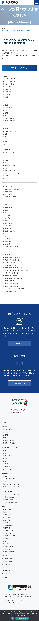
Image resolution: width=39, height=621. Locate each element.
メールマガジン (8, 86)
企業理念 (6, 110)
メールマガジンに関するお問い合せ (14, 288)
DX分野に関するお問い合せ (11, 273)
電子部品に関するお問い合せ (12, 260)
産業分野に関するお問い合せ (12, 265)
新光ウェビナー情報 (9, 81)
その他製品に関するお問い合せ (12, 262)
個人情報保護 (7, 92)
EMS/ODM (6, 144)
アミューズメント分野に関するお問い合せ (16, 270)
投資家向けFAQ (8, 241)
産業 (4, 136)
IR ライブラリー (8, 218)
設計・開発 (6, 149)
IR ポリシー (6, 236)
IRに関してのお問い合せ (10, 246)
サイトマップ (7, 94)
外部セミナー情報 (8, 84)
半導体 (5, 163)
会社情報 (6, 105)
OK (13, 618)
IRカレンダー (7, 239)
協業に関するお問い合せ (10, 286)
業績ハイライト (8, 213)
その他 (5, 178)
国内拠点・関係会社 (9, 118)
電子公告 (6, 233)
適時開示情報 (7, 226)
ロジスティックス (8, 152)
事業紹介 (6, 128)
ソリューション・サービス (11, 173)
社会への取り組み (8, 194)
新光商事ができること (10, 131)
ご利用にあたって (8, 89)
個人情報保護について (22, 618)
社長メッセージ (8, 107)
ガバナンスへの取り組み (10, 197)
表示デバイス (7, 168)
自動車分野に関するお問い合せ (12, 268)
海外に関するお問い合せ (10, 283)
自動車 (5, 134)
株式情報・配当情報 (9, 231)
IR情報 (5, 205)
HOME (5, 76)
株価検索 (6, 244)
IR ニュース (6, 215)
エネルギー (6, 147)
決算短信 (6, 220)
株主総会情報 (7, 228)
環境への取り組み (8, 192)
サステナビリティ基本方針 (11, 189)
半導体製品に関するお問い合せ (12, 257)
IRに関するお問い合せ (10, 281)
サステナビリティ (8, 186)
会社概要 (6, 113)
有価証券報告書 (8, 223)
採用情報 (6, 97)
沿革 (4, 115)
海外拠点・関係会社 (9, 120)
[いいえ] (37, 615)
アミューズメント (8, 139)
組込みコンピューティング (11, 170)
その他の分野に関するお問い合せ (13, 278)
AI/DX (5, 142)
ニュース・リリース (9, 79)
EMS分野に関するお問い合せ (12, 275)
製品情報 (6, 160)
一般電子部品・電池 (9, 165)
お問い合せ (6, 254)
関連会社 (6, 176)
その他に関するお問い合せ (11, 291)
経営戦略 (6, 210)
